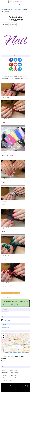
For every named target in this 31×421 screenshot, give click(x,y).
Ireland (9, 9)
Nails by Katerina (16, 346)
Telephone (13, 24)
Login (15, 390)
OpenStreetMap (21, 352)
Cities (14, 5)
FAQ (26, 386)
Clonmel (14, 9)
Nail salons (5, 313)
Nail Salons (21, 9)
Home (8, 5)
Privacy (20, 386)
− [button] (3, 338)
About (6, 386)
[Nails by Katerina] (16, 343)
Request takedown (7, 297)
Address (6, 24)
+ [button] (3, 335)
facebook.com (5, 327)
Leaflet (11, 352)
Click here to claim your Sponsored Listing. (15, 305)
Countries (22, 5)
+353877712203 (8, 320)
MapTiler (15, 352)
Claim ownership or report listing (10, 293)
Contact (12, 386)
